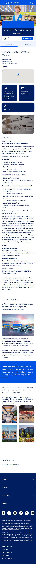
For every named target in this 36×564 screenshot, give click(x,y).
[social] (3, 513)
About (4, 503)
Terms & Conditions (7, 552)
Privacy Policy (5, 555)
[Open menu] (3, 3)
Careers (5, 479)
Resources (6, 495)
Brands (4, 487)
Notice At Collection (7, 558)
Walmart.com (5, 549)
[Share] (5, 38)
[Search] (29, 2)
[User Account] (33, 3)
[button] (8, 38)
